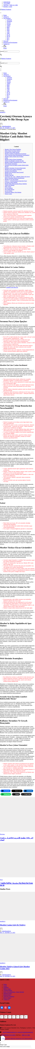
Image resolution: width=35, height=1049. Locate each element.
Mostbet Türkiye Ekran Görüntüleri (13, 159)
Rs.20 (8, 35)
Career (5, 986)
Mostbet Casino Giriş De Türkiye (12, 925)
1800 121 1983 (26, 1035)
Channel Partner (7, 990)
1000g (8, 26)
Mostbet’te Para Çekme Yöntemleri (13, 169)
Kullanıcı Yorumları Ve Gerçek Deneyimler (15, 168)
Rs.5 (8, 38)
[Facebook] (2, 1008)
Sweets (9, 24)
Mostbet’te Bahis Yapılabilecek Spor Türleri (15, 162)
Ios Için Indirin (8, 191)
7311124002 (6, 3)
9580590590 (6, 2)
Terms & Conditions (8, 996)
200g (8, 30)
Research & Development (10, 42)
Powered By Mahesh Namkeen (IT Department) (18, 1038)
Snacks (9, 22)
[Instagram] (5, 1008)
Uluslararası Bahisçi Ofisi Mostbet (13, 192)
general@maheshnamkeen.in (25, 1032)
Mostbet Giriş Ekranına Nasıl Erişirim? (14, 172)
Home (5, 15)
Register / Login (7, 6)
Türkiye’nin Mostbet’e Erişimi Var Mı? (14, 161)
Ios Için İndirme (9, 188)
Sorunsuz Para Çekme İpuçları (12, 152)
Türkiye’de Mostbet (9, 185)
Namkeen (9, 21)
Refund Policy (7, 995)
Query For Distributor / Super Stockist (13, 992)
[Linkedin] (9, 1008)
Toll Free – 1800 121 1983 (10, 5)
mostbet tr (2, 112)
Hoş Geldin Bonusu (9, 189)
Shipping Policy (7, 993)
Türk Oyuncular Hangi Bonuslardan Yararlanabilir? (17, 155)
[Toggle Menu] (0, 70)
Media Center (7, 989)
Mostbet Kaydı (8, 173)
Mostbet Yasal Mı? (9, 175)
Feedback (6, 987)
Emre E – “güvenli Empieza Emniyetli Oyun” (16, 181)
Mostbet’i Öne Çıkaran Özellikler (13, 149)
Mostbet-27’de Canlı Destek (11, 179)
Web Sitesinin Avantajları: (11, 163)
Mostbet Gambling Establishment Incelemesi (15, 153)
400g (8, 29)
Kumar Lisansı (8, 193)
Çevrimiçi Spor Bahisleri (11, 171)
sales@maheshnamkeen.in (10, 1032)
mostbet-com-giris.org (12, 287)
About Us (6, 16)
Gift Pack (9, 19)
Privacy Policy (7, 998)
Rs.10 (8, 36)
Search (2, 51)
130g (8, 32)
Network (5, 41)
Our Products (7, 18)
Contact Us (6, 44)
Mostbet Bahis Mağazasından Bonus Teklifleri (16, 183)
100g (8, 33)
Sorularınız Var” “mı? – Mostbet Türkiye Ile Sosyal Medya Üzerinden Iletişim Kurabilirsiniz (17, 177)
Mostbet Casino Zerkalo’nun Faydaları (14, 156)
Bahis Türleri (8, 186)
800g (8, 27)
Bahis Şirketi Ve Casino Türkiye (12, 150)
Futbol (6, 158)
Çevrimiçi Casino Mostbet (11, 182)
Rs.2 (8, 39)
